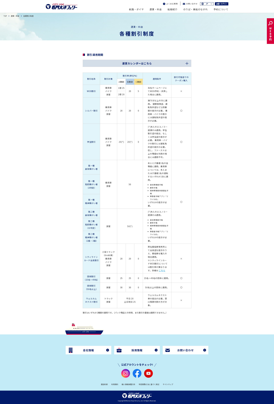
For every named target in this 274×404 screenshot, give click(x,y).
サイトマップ (168, 384)
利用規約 (114, 384)
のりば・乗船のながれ (195, 9)
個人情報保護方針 (128, 384)
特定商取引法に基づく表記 (149, 384)
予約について (220, 9)
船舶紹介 (172, 9)
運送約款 (104, 384)
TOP (5, 16)
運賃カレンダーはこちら (137, 63)
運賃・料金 (156, 9)
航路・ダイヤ (136, 9)
